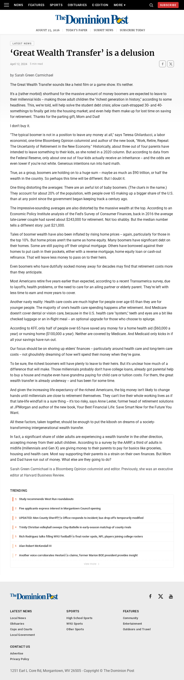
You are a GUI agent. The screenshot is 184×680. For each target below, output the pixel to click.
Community (130, 618)
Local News (18, 618)
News (18, 5)
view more (90, 563)
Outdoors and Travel (137, 629)
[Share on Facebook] (162, 64)
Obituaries (77, 5)
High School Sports (79, 618)
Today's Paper (77, 30)
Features (36, 5)
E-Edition (100, 5)
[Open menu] (6, 5)
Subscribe (168, 5)
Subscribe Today (132, 30)
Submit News (104, 30)
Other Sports (75, 629)
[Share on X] (171, 64)
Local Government (22, 635)
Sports (56, 5)
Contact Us (20, 646)
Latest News (22, 43)
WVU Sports (74, 623)
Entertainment (132, 623)
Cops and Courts (21, 629)
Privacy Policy (19, 659)
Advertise (16, 653)
